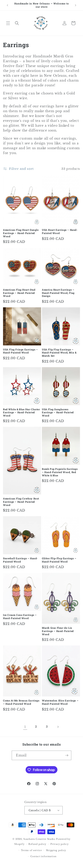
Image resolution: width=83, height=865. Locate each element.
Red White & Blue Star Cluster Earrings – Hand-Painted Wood (21, 412)
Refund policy (37, 844)
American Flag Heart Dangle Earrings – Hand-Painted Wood (21, 233)
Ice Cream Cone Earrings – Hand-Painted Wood (20, 616)
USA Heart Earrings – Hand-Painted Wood (60, 231)
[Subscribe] (66, 755)
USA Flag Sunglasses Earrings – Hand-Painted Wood (58, 412)
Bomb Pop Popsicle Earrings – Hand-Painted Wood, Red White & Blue (60, 472)
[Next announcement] (75, 5)
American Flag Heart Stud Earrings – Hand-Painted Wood (19, 292)
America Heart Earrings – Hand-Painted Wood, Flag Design (58, 292)
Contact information (43, 856)
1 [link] (25, 727)
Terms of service (31, 850)
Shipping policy (56, 850)
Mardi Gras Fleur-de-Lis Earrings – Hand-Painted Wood (58, 631)
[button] (8, 23)
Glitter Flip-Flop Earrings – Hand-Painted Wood (59, 560)
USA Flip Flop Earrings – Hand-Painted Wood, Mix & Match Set (59, 352)
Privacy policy (59, 844)
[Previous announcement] (7, 5)
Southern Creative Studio (39, 839)
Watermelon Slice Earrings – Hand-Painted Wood (60, 702)
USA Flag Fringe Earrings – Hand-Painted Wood (20, 351)
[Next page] (57, 726)
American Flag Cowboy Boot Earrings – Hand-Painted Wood (21, 501)
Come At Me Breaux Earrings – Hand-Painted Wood (21, 702)
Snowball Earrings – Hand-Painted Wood (20, 560)
